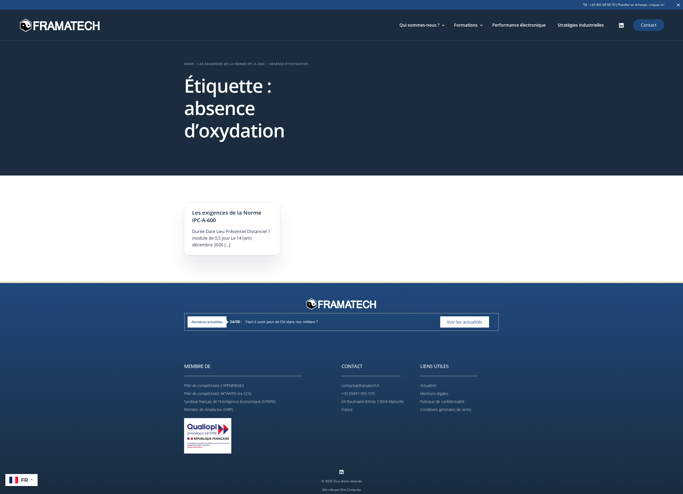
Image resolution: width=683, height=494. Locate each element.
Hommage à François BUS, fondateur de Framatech (280, 321)
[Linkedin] (341, 471)
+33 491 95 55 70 (602, 4)
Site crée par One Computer (341, 490)
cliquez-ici (656, 4)
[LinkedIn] (621, 25)
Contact (649, 25)
